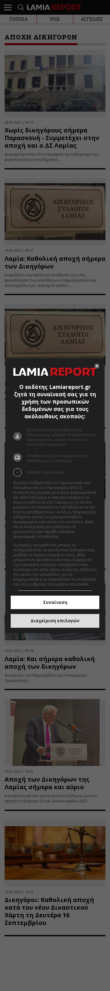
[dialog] (55, 495)
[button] (55, 472)
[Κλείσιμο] (97, 366)
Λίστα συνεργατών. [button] (77, 536)
